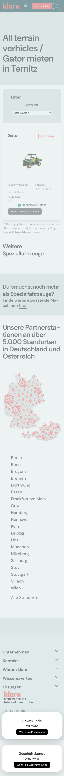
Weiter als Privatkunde (32, 731)
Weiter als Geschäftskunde (32, 764)
